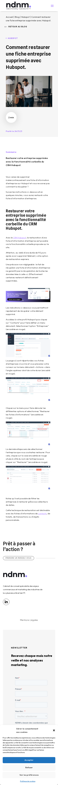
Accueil (9, 17)
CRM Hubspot (19, 237)
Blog (17, 17)
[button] (54, 730)
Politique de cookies (27, 781)
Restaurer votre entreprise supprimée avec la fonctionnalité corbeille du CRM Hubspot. (27, 161)
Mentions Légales (29, 620)
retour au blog (17, 26)
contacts (42, 513)
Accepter (29, 760)
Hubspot (25, 17)
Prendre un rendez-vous (19, 558)
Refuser (29, 767)
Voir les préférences (29, 775)
